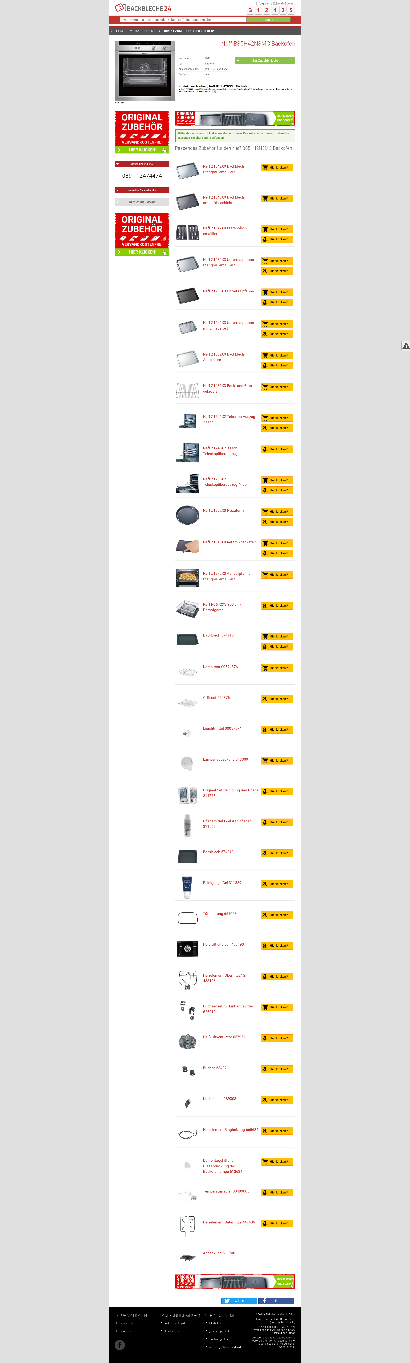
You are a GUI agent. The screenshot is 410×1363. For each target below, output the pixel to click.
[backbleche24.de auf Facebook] (120, 1349)
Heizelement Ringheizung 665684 (230, 1130)
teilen (276, 1301)
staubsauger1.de (219, 1339)
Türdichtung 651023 (220, 914)
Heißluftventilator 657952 (224, 1037)
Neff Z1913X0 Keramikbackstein (230, 542)
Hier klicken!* (279, 167)
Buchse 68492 (215, 1068)
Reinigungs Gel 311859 (222, 883)
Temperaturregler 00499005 (226, 1191)
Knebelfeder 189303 (219, 1099)
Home (120, 31)
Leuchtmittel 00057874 (222, 728)
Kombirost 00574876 (220, 667)
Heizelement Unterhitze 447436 (229, 1222)
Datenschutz (126, 1323)
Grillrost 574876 (216, 698)
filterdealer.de (172, 1331)
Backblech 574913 (218, 852)
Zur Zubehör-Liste (265, 61)
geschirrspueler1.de (221, 1331)
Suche (268, 20)
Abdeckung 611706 (219, 1253)
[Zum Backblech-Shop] (235, 124)
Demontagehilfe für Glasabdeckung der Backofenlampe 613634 (222, 1166)
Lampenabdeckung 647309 (225, 759)
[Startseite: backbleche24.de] (143, 11)
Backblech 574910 (218, 635)
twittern (239, 1301)
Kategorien (144, 31)
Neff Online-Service (142, 202)
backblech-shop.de (175, 1323)
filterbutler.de (216, 1323)
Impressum (125, 1331)
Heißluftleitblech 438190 (223, 944)
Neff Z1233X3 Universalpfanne (228, 291)
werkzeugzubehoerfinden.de (225, 1347)
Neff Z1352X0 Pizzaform (223, 510)
